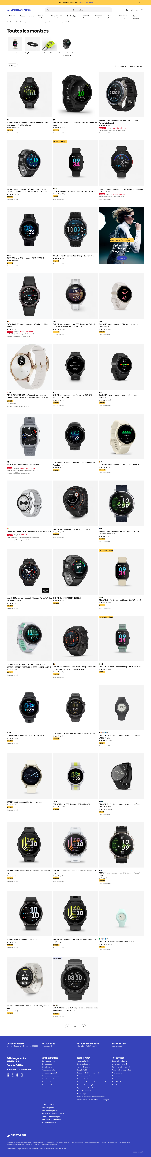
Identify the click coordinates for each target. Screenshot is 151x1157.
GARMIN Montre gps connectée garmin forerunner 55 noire (75, 123)
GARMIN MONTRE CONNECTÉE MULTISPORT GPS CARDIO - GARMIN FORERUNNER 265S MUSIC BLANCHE (29, 666)
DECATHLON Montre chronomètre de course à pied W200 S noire (120, 736)
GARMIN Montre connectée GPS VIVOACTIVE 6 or (119, 465)
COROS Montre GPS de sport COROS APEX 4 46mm (74, 733)
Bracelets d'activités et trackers (66, 54)
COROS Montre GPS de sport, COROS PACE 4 (25, 258)
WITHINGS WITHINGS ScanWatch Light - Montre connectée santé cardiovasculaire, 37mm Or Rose (27, 396)
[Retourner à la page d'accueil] (19, 10)
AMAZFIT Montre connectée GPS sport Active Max (74, 256)
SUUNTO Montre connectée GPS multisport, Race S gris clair (28, 1007)
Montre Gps (15, 53)
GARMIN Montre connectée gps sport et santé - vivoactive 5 (119, 396)
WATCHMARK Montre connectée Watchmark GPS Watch (27, 325)
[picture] (29, 94)
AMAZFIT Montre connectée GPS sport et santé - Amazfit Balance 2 (119, 121)
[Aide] (132, 9)
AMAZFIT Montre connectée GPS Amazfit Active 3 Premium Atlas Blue (120, 532)
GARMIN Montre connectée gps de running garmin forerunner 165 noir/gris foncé (28, 123)
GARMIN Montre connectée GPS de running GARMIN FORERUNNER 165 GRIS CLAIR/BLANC (74, 325)
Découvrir (122, 258)
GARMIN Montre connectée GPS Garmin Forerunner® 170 (28, 872)
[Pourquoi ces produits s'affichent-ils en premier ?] (115, 66)
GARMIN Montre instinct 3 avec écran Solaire (71, 529)
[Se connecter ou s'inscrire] (137, 9)
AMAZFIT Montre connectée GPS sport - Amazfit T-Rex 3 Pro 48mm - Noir (29, 599)
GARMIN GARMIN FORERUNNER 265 (67, 598)
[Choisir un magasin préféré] (127, 9)
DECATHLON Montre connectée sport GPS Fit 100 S (74, 191)
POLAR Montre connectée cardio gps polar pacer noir (121, 189)
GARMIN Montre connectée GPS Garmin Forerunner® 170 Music (75, 941)
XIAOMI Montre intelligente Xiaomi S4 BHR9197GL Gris (29, 531)
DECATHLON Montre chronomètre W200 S (116, 942)
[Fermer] (142, 2)
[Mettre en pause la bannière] (139, 2)
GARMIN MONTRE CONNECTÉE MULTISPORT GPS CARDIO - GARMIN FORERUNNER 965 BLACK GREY (27, 190)
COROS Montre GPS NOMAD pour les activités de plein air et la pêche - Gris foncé (75, 1009)
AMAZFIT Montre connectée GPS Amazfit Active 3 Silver (120, 874)
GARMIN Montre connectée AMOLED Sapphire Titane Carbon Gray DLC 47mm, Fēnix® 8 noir (75, 668)
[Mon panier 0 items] (141, 9)
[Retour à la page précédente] (67, 1026)
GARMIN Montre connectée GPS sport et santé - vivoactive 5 (119, 325)
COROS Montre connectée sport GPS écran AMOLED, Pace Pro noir (75, 463)
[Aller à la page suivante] (83, 1026)
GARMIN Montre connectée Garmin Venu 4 (24, 802)
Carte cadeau (136, 17)
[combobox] (137, 66)
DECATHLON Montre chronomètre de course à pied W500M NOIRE (120, 805)
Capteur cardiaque (32, 53)
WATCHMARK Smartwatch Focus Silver (23, 465)
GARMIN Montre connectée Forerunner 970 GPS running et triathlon (73, 396)
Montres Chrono (49, 53)
